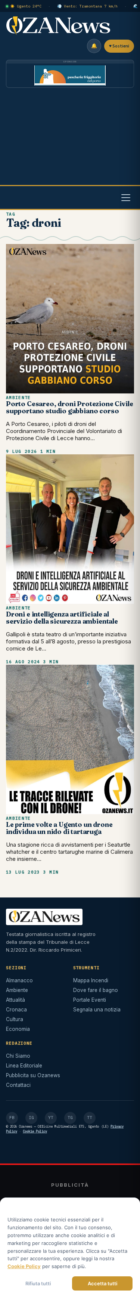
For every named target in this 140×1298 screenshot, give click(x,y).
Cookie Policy (35, 1131)
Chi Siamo (18, 1056)
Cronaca (16, 1010)
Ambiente (18, 397)
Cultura (14, 1019)
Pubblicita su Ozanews (33, 1075)
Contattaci (18, 1085)
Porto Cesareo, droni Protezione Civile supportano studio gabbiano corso (69, 407)
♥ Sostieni (119, 46)
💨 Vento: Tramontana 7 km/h (87, 6)
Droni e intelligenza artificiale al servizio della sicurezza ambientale (62, 617)
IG (31, 1117)
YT (50, 1117)
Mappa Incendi (90, 980)
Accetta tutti (102, 1283)
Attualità (15, 1000)
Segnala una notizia (97, 1010)
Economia (18, 1029)
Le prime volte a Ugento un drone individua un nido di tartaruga (59, 827)
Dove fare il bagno (95, 990)
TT (89, 1117)
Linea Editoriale (24, 1066)
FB (12, 1117)
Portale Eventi (89, 1000)
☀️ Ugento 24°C (25, 6)
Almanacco (19, 980)
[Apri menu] (126, 197)
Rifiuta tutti (38, 1283)
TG (70, 1117)
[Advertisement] (70, 138)
